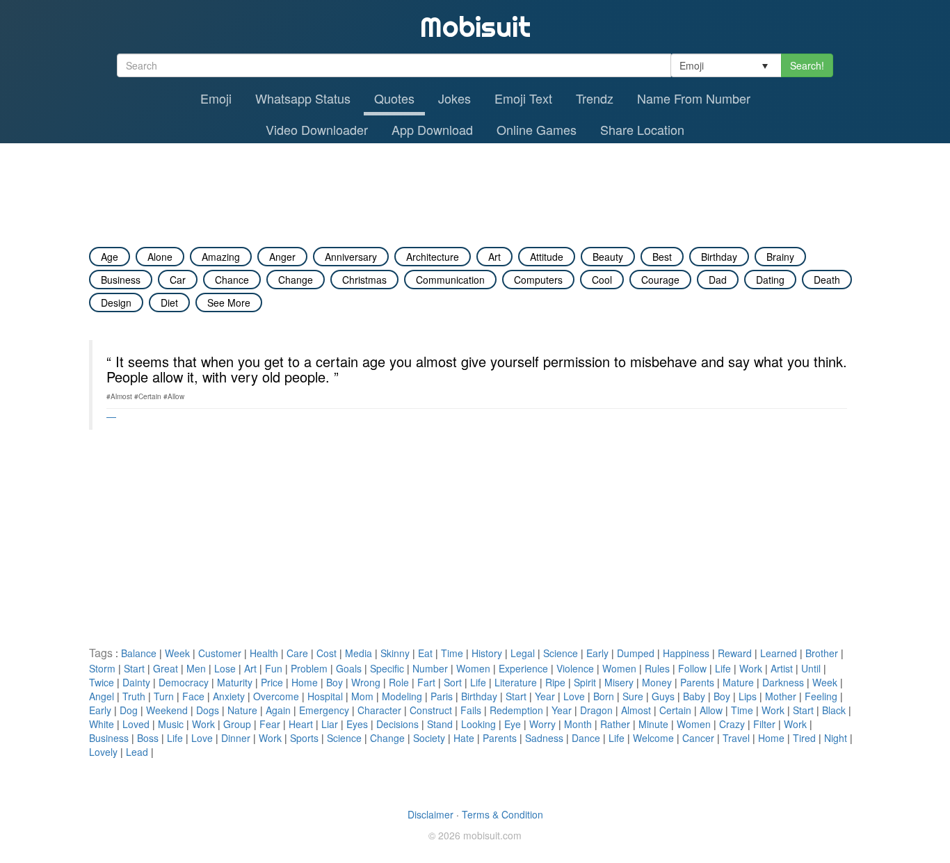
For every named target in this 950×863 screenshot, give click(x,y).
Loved (136, 724)
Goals (349, 668)
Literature (515, 682)
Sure (632, 696)
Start (134, 668)
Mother (780, 696)
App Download (432, 129)
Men (196, 668)
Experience (523, 668)
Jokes (454, 98)
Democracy (184, 682)
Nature (242, 710)
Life (723, 668)
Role (399, 682)
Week (177, 653)
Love (574, 696)
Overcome (276, 696)
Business (109, 738)
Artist (782, 668)
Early (597, 653)
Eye (512, 724)
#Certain (147, 396)
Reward (735, 653)
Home (304, 682)
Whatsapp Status (303, 98)
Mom (362, 696)
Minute (653, 724)
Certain (675, 710)
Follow (692, 668)
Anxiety (229, 696)
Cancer (698, 738)
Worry (542, 724)
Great (165, 668)
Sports (304, 738)
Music (171, 724)
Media (358, 653)
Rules (657, 668)
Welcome (653, 738)
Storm (102, 668)
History (487, 653)
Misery (619, 682)
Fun (273, 668)
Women (473, 668)
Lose (225, 668)
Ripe (555, 682)
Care (297, 653)
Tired (804, 738)
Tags (102, 653)
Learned (778, 653)
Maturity (234, 682)
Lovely (103, 752)
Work (750, 668)
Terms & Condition (502, 814)
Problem (309, 668)
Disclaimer (430, 814)
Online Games (537, 129)
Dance (586, 738)
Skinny (395, 653)
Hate (463, 738)
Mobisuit (475, 27)
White (101, 724)
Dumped (635, 653)
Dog (129, 710)
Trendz (594, 98)
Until (811, 668)
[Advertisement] (475, 181)
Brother (821, 653)
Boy (334, 682)
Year (545, 696)
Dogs (207, 710)
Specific (387, 668)
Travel (736, 738)
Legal (522, 653)
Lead (137, 752)
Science (560, 653)
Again (278, 710)
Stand (440, 724)
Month (578, 724)
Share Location (642, 129)
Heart (301, 724)
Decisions (397, 724)
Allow (711, 710)
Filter (764, 724)
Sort (453, 682)
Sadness (544, 738)
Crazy (732, 724)
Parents (697, 682)
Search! (807, 65)
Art (250, 668)
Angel (101, 696)
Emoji (216, 98)
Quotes (394, 98)
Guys (663, 696)
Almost (636, 710)
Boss (148, 738)
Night (835, 738)
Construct (431, 710)
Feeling (821, 696)
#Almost (119, 396)
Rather (615, 724)
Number (430, 668)
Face (193, 696)
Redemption (516, 710)
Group (237, 724)
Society (429, 738)
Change (387, 738)
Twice (101, 682)
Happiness (686, 653)
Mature (738, 682)
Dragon (596, 710)
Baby (694, 696)
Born (603, 696)
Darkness (783, 682)
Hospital (325, 696)
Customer (219, 653)
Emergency (324, 710)
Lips (748, 696)
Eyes (357, 724)
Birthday (479, 696)
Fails (470, 710)
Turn (164, 696)
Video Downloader (317, 129)
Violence (575, 668)
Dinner (235, 738)
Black (834, 710)
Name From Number (693, 98)
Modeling (402, 696)
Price (272, 682)
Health (264, 653)
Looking (478, 724)
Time (452, 653)
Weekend (167, 710)
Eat (425, 653)
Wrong (365, 682)
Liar (329, 724)
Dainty (136, 682)
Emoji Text (523, 98)
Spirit (585, 682)
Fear (269, 724)
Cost (326, 653)
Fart (426, 682)
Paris (441, 696)
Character (379, 710)
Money (657, 682)
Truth (133, 696)
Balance (138, 653)
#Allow (173, 396)
